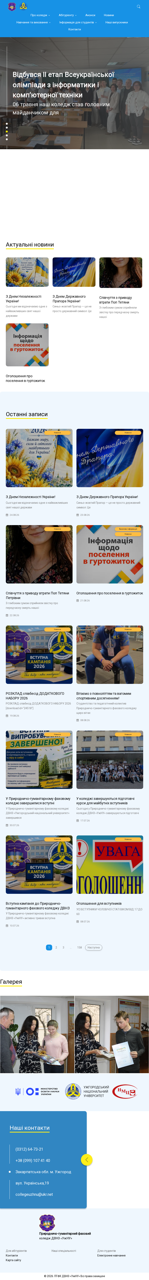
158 (79, 947)
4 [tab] (7, 135)
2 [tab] (7, 128)
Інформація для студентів (76, 22)
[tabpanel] (74, 130)
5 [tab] (7, 139)
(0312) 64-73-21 (29, 1149)
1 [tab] (7, 124)
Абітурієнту (66, 15)
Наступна (94, 947)
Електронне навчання (111, 1255)
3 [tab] (7, 131)
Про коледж (38, 15)
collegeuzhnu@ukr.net (34, 1194)
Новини (109, 15)
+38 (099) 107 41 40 (33, 1160)
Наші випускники (117, 22)
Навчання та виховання (32, 22)
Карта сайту (13, 1260)
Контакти (74, 29)
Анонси (90, 15)
